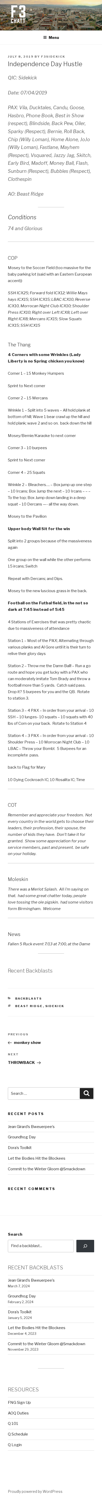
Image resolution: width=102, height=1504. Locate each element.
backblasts (28, 998)
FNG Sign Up (19, 1402)
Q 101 (13, 1423)
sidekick (54, 1006)
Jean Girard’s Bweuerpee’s (31, 1126)
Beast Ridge (29, 1006)
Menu (54, 37)
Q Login (15, 1445)
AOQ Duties (18, 1413)
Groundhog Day (22, 1137)
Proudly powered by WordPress (35, 1491)
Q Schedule (18, 1434)
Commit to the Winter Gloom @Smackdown (46, 1169)
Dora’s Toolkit (20, 1147)
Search (15, 1234)
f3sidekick (53, 56)
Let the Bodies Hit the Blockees (36, 1158)
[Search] (85, 1246)
